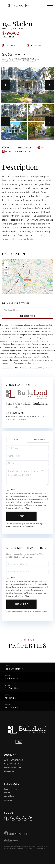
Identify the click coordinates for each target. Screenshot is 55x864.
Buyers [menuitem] (7, 792)
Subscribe (21, 604)
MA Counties (11, 707)
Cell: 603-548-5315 (12, 763)
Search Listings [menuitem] (10, 789)
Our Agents (21, 419)
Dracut (33, 368)
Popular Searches (14, 668)
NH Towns (10, 678)
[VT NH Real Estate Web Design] (27, 833)
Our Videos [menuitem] (9, 796)
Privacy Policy (24, 508)
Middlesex (24, 368)
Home (2, 368)
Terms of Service (25, 526)
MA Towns (10, 697)
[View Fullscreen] (6, 273)
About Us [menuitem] (8, 799)
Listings (10, 368)
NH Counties (11, 688)
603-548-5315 (16, 413)
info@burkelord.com (12, 767)
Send (21, 516)
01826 (40, 368)
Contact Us (10, 419)
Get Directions (27, 316)
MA (16, 368)
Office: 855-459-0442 (13, 760)
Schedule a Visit (38, 440)
